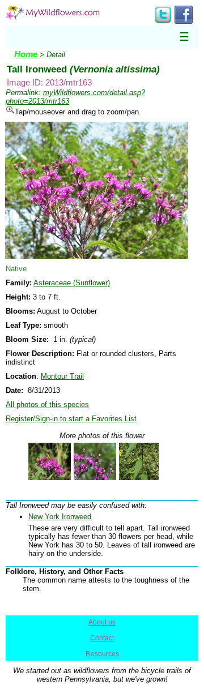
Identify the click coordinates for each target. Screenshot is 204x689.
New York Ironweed (59, 516)
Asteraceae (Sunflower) (71, 283)
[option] (45, 461)
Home (25, 54)
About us (102, 622)
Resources (102, 654)
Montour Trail (62, 376)
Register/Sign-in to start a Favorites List (71, 418)
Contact (102, 638)
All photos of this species (47, 404)
